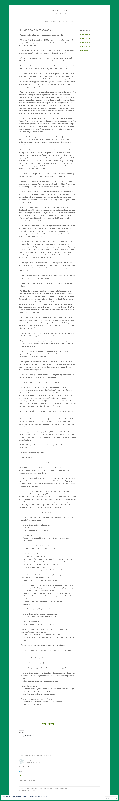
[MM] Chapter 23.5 (85, 50)
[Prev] (43, 724)
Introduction (55, 21)
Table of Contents (68, 21)
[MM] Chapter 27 (85, 35)
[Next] (51, 724)
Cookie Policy (34, 798)
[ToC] (47, 724)
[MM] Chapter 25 (85, 42)
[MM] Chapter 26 (85, 38)
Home (47, 21)
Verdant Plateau (59, 10)
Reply (20, 775)
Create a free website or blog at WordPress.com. (36, 788)
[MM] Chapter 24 (85, 46)
